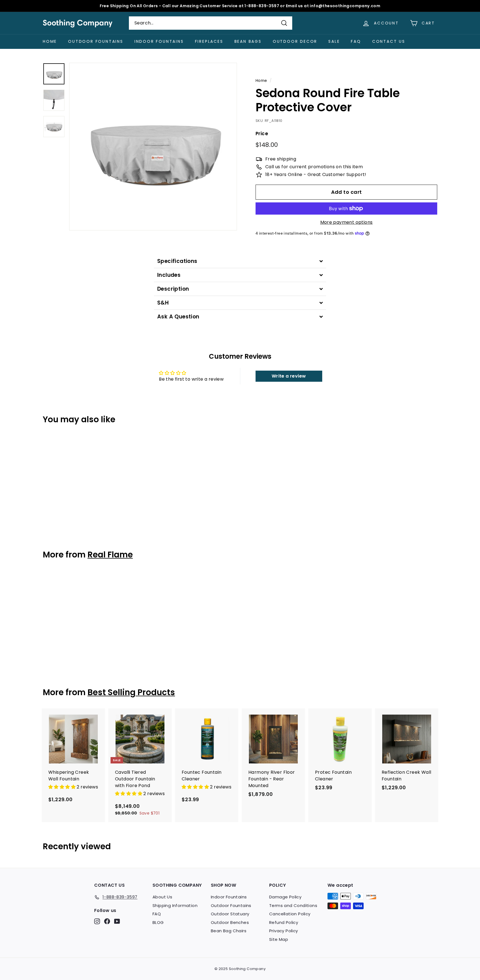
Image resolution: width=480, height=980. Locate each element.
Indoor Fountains (159, 41)
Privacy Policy (283, 931)
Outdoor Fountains (95, 41)
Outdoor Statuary (230, 914)
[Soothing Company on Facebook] (107, 921)
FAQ (356, 41)
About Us (162, 897)
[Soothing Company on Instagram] (97, 921)
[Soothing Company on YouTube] (117, 921)
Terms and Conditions (293, 905)
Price (262, 133)
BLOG (158, 922)
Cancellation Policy (290, 914)
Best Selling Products (131, 692)
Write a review (289, 376)
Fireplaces (209, 41)
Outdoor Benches (230, 922)
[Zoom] (153, 146)
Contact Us (388, 41)
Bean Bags (248, 41)
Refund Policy (283, 922)
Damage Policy (285, 897)
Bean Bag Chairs (228, 931)
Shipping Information (175, 905)
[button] (62, 787)
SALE (334, 41)
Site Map (278, 939)
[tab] (240, 261)
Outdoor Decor (295, 41)
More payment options (346, 222)
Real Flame (110, 554)
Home (50, 41)
